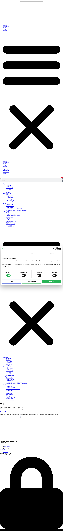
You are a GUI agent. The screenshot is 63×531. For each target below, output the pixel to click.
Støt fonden (6, 28)
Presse (4, 29)
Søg (1, 178)
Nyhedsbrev (6, 26)
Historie (8, 218)
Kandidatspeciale (10, 200)
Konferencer (9, 219)
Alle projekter (9, 195)
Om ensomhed (9, 204)
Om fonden (6, 211)
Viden (4, 203)
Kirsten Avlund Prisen (11, 221)
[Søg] (62, 180)
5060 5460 (7, 446)
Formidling (9, 189)
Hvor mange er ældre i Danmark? (14, 208)
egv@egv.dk (3, 449)
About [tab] (52, 253)
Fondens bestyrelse (10, 214)
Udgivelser (5, 25)
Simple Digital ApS (60, 530)
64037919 (5, 452)
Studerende (9, 190)
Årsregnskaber (9, 225)
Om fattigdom (9, 207)
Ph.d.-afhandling (10, 201)
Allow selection (31, 281)
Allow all (51, 281)
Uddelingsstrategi (10, 224)
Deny (11, 281)
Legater (8, 192)
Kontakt (5, 30)
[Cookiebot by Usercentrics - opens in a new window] (54, 248)
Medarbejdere (9, 217)
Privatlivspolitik (10, 226)
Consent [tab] (11, 253)
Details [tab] (31, 253)
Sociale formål (9, 188)
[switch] (24, 275)
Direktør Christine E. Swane (13, 215)
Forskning (8, 186)
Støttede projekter (7, 193)
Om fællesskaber (10, 206)
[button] (31, 96)
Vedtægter (8, 222)
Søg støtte (5, 183)
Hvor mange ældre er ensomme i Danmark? (16, 210)
